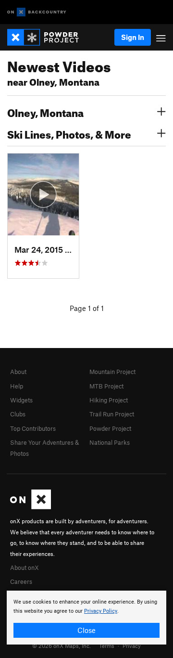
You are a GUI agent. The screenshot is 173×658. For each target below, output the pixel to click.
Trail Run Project (111, 414)
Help (16, 386)
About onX (24, 567)
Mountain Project (112, 371)
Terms (106, 645)
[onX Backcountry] (37, 12)
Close (86, 630)
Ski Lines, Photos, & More (69, 133)
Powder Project (110, 428)
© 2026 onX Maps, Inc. (61, 645)
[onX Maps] (30, 507)
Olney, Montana (45, 111)
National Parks (109, 442)
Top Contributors (33, 428)
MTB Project (106, 386)
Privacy (132, 645)
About (18, 371)
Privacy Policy (100, 611)
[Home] (47, 37)
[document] (86, 617)
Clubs (17, 414)
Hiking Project (108, 400)
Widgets (21, 400)
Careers (21, 581)
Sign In (132, 37)
